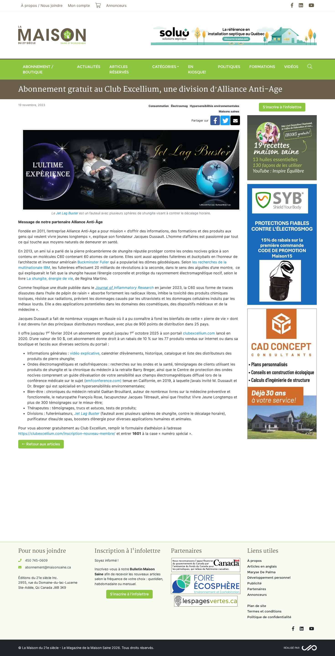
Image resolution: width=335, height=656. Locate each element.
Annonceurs (257, 595)
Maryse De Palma (261, 572)
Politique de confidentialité (269, 617)
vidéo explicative (84, 353)
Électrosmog (179, 106)
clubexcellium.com (199, 333)
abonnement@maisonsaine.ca (48, 567)
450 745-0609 (36, 560)
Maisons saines (229, 111)
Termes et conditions (264, 611)
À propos (254, 561)
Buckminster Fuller (93, 262)
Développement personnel (269, 578)
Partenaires (256, 589)
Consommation (159, 106)
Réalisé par (291, 647)
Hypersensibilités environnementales (214, 106)
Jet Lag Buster (67, 213)
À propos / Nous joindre (41, 5)
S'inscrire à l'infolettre (282, 107)
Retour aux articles (42, 444)
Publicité (254, 583)
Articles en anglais (262, 566)
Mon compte (79, 5)
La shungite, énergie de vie (50, 278)
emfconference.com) (103, 380)
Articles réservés (119, 69)
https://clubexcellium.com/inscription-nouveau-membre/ (66, 433)
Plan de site (256, 606)
